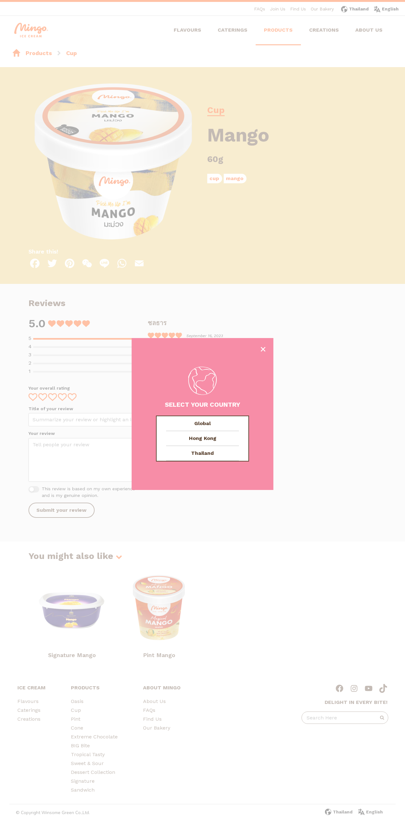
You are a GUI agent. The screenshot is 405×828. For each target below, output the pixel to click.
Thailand (202, 453)
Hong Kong (202, 438)
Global (202, 423)
